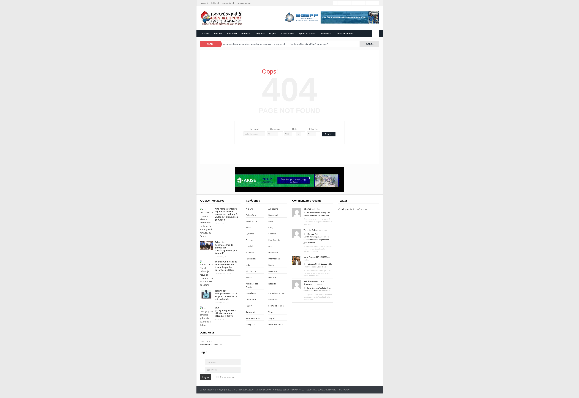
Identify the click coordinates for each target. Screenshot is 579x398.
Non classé (251, 293)
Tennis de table (252, 318)
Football (218, 33)
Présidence (251, 299)
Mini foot (272, 277)
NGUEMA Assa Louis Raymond (314, 282)
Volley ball (259, 33)
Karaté (271, 265)
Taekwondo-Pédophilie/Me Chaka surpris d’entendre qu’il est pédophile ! (227, 294)
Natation (272, 283)
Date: (294, 129)
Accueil (204, 3)
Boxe (270, 221)
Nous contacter (244, 3)
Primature (272, 299)
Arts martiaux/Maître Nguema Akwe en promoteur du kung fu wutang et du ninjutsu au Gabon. (226, 214)
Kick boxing (251, 271)
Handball (245, 33)
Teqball (271, 318)
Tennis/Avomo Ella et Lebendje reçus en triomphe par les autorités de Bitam (226, 265)
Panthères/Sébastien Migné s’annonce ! (291, 44)
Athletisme (273, 208)
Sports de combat (307, 33)
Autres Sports (287, 33)
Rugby (272, 33)
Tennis (271, 312)
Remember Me (227, 377)
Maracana (272, 271)
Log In (205, 377)
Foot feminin (274, 240)
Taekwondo (251, 312)
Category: (275, 129)
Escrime (249, 240)
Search (328, 134)
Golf (270, 246)
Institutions (326, 33)
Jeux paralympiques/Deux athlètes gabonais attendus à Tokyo (225, 311)
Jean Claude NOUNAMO (316, 257)
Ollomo (307, 208)
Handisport (273, 252)
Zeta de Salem (311, 230)
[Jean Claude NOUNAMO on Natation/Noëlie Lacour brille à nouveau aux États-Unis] (296, 260)
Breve (248, 227)
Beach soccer (252, 221)
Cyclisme (250, 233)
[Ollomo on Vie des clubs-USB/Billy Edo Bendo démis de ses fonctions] (296, 211)
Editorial (215, 3)
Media (249, 277)
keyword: (254, 129)
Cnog (270, 227)
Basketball (231, 33)
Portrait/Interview (344, 33)
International (228, 3)
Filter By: (313, 129)
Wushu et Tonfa (275, 324)
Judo (248, 265)
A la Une (249, 208)
